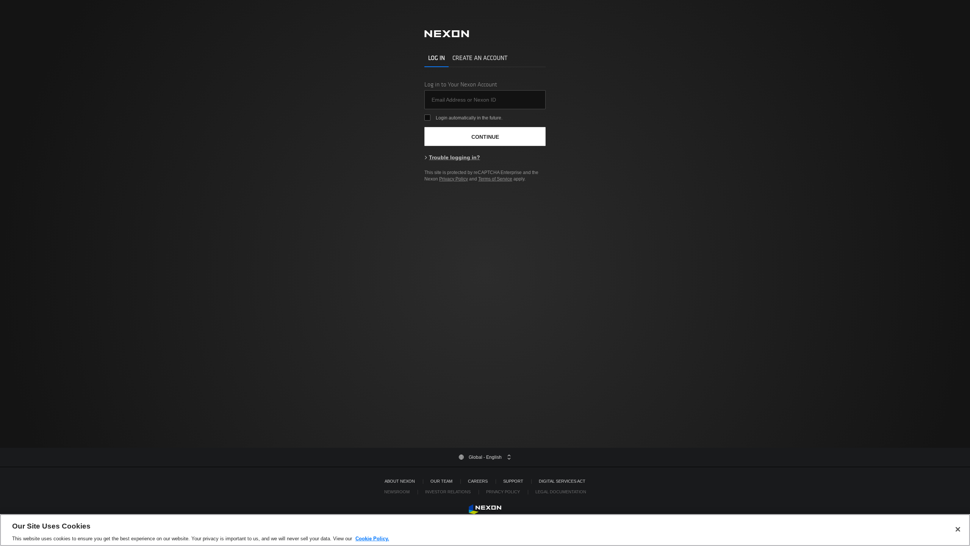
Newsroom (397, 492)
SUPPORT (513, 481)
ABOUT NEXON (400, 481)
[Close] (958, 529)
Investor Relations (448, 492)
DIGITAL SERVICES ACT (562, 481)
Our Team (441, 481)
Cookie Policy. (372, 538)
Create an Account (479, 57)
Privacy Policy (453, 179)
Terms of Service (495, 179)
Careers (478, 481)
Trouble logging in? (454, 157)
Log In (436, 57)
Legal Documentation (560, 492)
